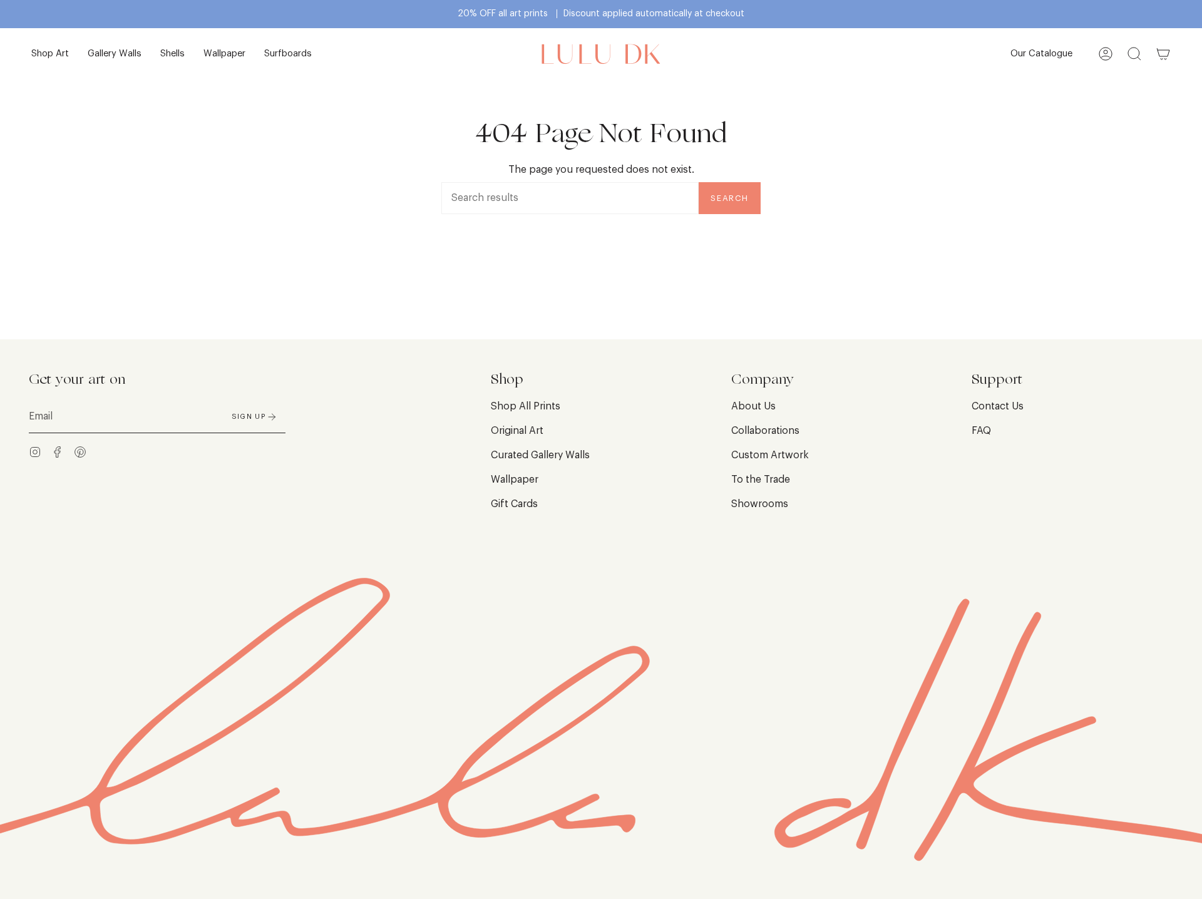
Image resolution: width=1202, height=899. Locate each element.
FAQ (981, 431)
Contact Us (998, 406)
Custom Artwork (770, 455)
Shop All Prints (525, 406)
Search (730, 198)
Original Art (517, 431)
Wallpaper (514, 480)
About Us (753, 406)
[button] (50, 54)
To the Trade (760, 480)
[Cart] (1163, 54)
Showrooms (759, 504)
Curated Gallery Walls (540, 455)
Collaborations (765, 431)
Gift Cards (514, 504)
